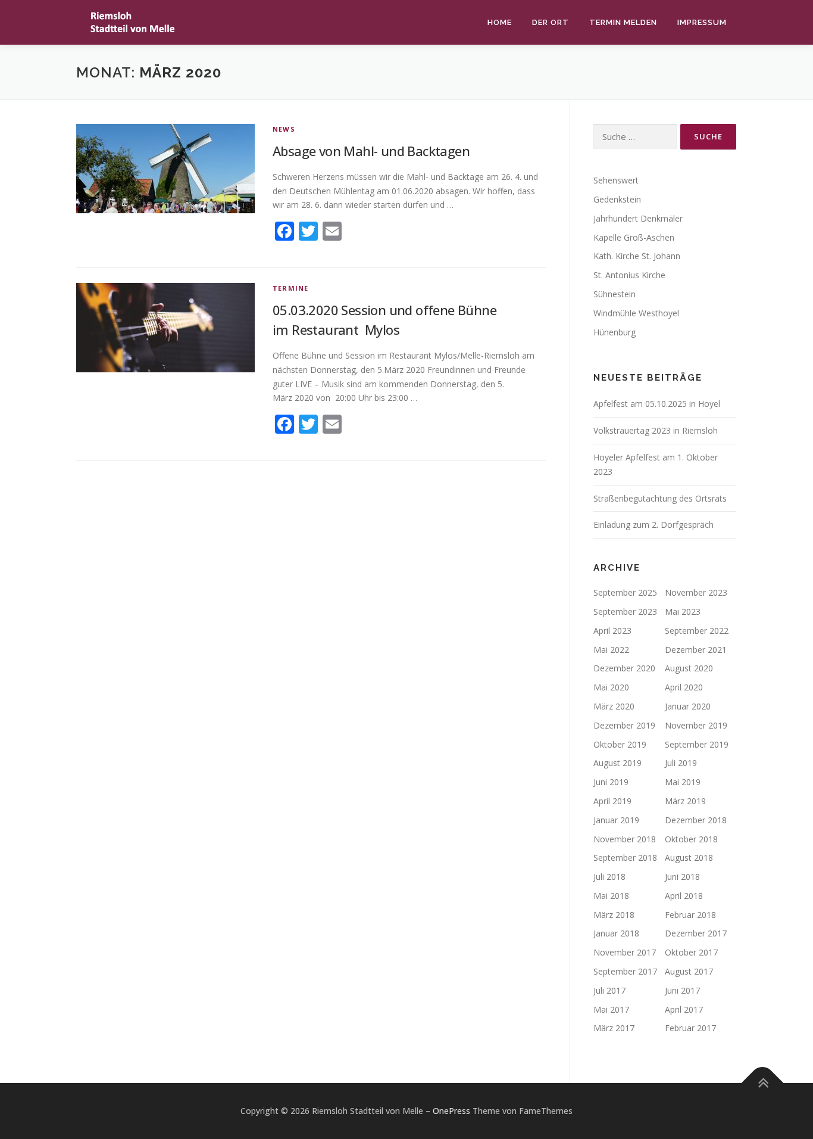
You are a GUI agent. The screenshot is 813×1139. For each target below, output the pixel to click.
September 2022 (696, 630)
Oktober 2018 (691, 839)
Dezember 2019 (624, 725)
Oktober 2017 (691, 952)
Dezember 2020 (624, 668)
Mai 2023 (683, 611)
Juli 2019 (681, 762)
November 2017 (624, 952)
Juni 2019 (610, 782)
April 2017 (684, 1009)
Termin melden (623, 22)
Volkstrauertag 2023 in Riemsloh (655, 430)
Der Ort (550, 22)
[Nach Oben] (763, 1083)
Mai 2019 (683, 782)
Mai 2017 (611, 1009)
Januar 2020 (688, 706)
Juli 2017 (609, 990)
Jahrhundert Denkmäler (638, 218)
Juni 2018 (682, 876)
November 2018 (624, 839)
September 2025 (625, 592)
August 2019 (617, 762)
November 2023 (696, 592)
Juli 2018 (609, 876)
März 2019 (685, 801)
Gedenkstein (617, 199)
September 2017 (625, 971)
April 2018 (684, 895)
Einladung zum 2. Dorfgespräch (653, 524)
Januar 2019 (616, 820)
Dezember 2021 (696, 649)
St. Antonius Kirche (629, 275)
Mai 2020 (611, 687)
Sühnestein (614, 294)
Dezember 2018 (696, 820)
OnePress (451, 1110)
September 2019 (696, 744)
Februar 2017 (690, 1028)
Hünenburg (614, 332)
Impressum (702, 22)
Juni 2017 (682, 990)
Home (499, 22)
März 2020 (613, 706)
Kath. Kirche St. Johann (636, 256)
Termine (290, 288)
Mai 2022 (611, 649)
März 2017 (613, 1028)
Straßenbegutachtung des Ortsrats (660, 498)
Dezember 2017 (696, 933)
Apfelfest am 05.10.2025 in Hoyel (656, 403)
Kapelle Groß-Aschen (633, 237)
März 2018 (613, 914)
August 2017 (689, 971)
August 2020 (689, 668)
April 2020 (684, 687)
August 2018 (689, 857)
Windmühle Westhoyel (636, 313)
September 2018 (625, 857)
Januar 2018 (616, 933)
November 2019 (696, 725)
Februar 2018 (690, 914)
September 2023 (625, 611)
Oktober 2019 (619, 744)
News (284, 129)
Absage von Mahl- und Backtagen (371, 151)
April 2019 (612, 801)
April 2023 (612, 630)
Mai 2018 (611, 895)
